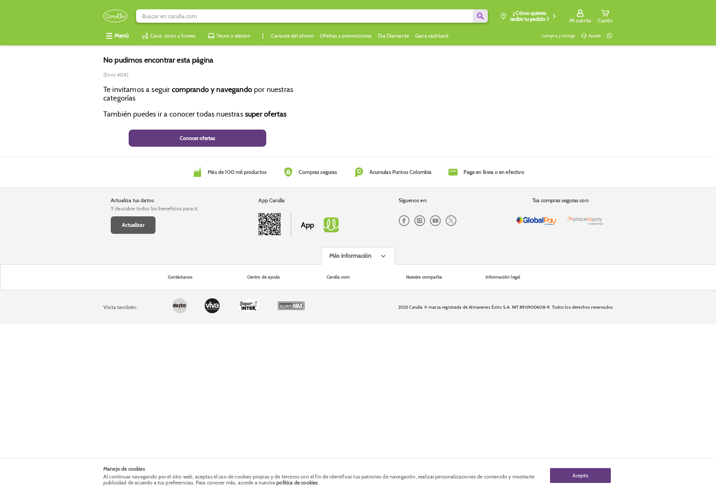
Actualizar (133, 225)
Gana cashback (432, 35)
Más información (350, 255)
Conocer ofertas (197, 138)
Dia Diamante (393, 35)
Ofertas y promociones (346, 35)
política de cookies (297, 482)
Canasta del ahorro (292, 35)
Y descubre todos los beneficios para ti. (154, 208)
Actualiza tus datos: (133, 200)
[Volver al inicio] (115, 16)
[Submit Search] (480, 16)
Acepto (580, 475)
